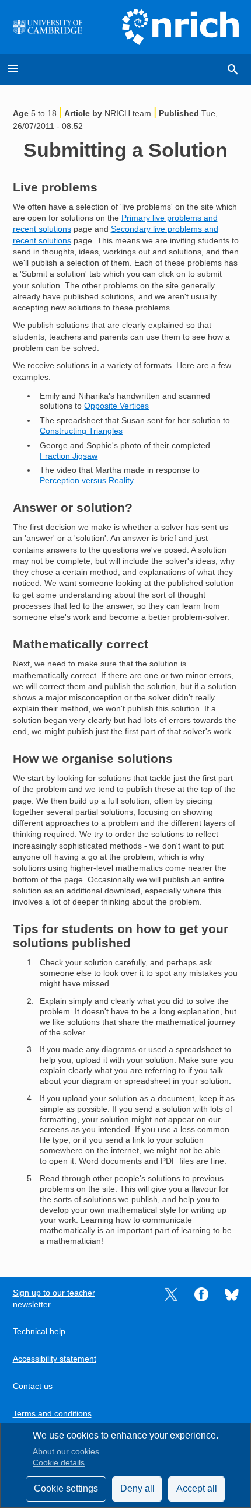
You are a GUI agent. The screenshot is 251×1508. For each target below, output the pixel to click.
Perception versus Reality (87, 480)
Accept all (196, 1488)
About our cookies (66, 1451)
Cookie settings (66, 1488)
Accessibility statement (54, 1359)
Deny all (137, 1488)
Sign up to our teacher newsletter (54, 1298)
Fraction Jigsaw (68, 456)
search (233, 69)
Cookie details (59, 1462)
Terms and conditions (52, 1413)
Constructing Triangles (81, 431)
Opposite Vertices (116, 406)
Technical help (39, 1331)
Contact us (33, 1386)
